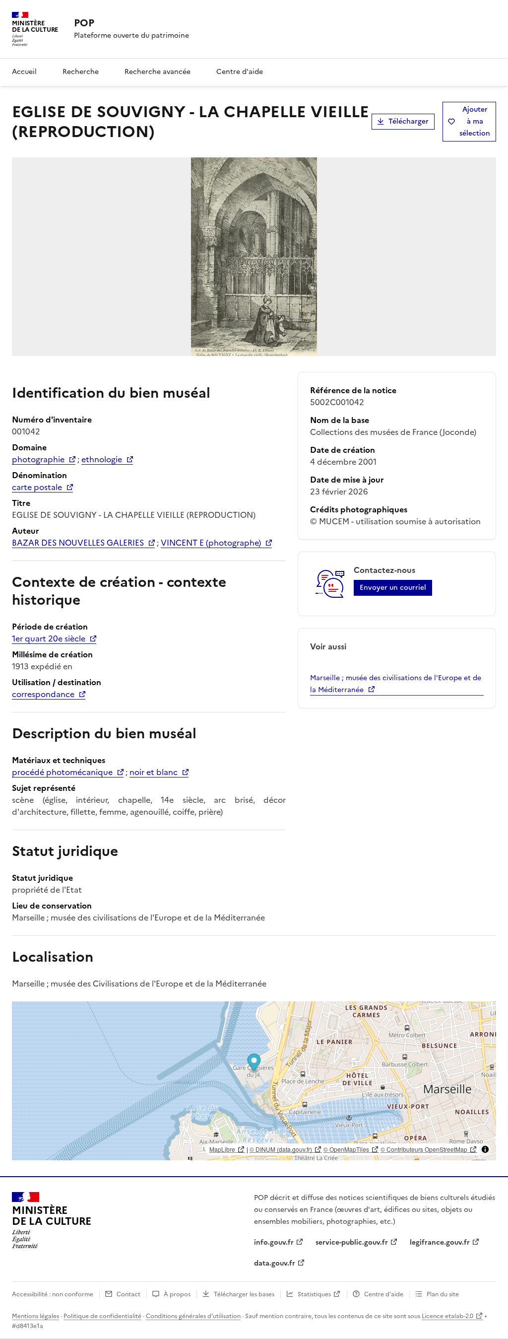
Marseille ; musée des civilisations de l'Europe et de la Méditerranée (395, 684)
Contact (128, 1294)
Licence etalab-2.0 (447, 1316)
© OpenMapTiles (346, 1149)
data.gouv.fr (274, 1263)
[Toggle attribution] (485, 1149)
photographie (38, 459)
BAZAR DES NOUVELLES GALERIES (78, 543)
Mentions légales (35, 1316)
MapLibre (222, 1149)
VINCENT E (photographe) (211, 543)
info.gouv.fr (274, 1242)
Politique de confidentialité (102, 1316)
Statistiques (314, 1294)
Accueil (24, 72)
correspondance (43, 694)
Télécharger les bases (244, 1294)
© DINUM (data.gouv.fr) (281, 1149)
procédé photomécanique (62, 772)
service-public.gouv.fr (352, 1242)
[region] (254, 1080)
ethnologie (101, 459)
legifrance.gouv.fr (440, 1242)
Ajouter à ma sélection (474, 121)
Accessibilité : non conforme (52, 1294)
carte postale (37, 487)
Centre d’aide (383, 1294)
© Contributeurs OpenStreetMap (424, 1149)
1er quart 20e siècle (48, 638)
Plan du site (443, 1294)
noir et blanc (153, 772)
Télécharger (408, 121)
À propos (177, 1294)
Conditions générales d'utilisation (193, 1316)
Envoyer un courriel (393, 587)
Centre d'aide (239, 72)
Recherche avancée (157, 72)
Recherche (81, 72)
